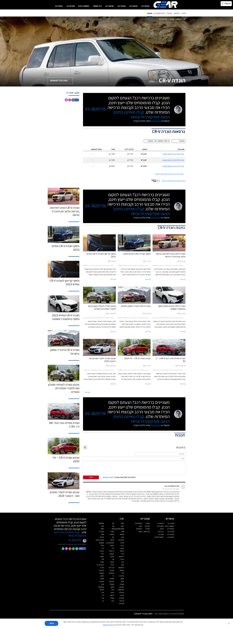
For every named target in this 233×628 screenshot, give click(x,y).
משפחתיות (138, 523)
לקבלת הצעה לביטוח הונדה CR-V (173, 180)
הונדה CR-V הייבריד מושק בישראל (64, 351)
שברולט (121, 603)
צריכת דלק (129, 149)
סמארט (101, 581)
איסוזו (112, 540)
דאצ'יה (102, 551)
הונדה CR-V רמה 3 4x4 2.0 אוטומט (173, 166)
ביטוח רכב (59, 6)
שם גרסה (181, 149)
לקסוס (122, 570)
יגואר (122, 565)
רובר (112, 601)
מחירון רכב (71, 6)
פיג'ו (102, 592)
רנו (103, 601)
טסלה (102, 562)
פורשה (102, 590)
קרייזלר (121, 601)
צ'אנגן (112, 595)
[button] (75, 100)
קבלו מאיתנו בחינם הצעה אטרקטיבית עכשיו (141, 114)
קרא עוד (182, 279)
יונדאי (112, 565)
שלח (91, 477)
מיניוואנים (139, 529)
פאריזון (122, 587)
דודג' (122, 554)
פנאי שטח (146, 531)
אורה (122, 537)
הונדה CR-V (163, 19)
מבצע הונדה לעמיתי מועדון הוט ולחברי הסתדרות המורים (63, 388)
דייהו (102, 554)
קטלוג (178, 19)
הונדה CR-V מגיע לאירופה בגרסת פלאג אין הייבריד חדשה (64, 211)
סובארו (112, 579)
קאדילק (121, 598)
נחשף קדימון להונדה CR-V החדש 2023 (64, 282)
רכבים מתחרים (159, 13)
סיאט (122, 581)
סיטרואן (111, 581)
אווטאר (122, 534)
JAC (102, 526)
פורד (112, 590)
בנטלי (102, 545)
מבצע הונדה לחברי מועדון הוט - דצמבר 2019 (64, 494)
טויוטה (112, 562)
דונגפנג (111, 554)
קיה (103, 598)
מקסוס (102, 573)
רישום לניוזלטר (159, 537)
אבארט (101, 531)
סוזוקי (102, 579)
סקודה (122, 584)
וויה (113, 559)
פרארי (122, 595)
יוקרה (140, 526)
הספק (144, 149)
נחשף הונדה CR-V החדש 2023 (65, 248)
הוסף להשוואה (96, 149)
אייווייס (102, 537)
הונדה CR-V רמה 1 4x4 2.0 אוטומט (173, 154)
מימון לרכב (160, 526)
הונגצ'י (102, 556)
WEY (102, 529)
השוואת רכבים (83, 6)
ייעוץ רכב (161, 534)
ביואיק (112, 545)
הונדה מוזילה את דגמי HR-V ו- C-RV (64, 424)
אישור (51, 623)
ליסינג (162, 529)
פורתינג (121, 592)
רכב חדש (161, 531)
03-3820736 (95, 109)
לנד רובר (111, 567)
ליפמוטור (121, 567)
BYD (122, 523)
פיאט (112, 592)
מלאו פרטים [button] (75, 544)
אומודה (111, 534)
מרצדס (121, 576)
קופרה (112, 598)
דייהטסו (121, 556)
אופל (102, 534)
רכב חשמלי (97, 6)
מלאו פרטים (156, 120)
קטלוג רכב (145, 6)
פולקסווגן (121, 590)
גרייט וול (111, 551)
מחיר (113, 149)
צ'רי (103, 595)
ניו (113, 576)
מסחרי (140, 531)
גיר (184, 19)
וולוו (103, 559)
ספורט (148, 529)
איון (113, 537)
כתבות (169, 13)
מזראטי (101, 570)
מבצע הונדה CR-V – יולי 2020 (65, 459)
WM (122, 531)
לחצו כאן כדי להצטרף (143, 613)
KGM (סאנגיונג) (119, 529)
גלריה (183, 13)
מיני (123, 573)
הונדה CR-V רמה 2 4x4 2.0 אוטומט (173, 160)
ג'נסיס (122, 551)
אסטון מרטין (110, 543)
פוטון (112, 587)
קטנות (148, 523)
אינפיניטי (121, 540)
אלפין (122, 543)
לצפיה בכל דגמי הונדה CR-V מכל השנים (169, 174)
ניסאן (102, 576)
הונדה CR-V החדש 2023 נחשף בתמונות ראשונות (65, 317)
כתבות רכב (133, 6)
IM (113, 526)
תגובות (149, 13)
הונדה (172, 19)
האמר (112, 556)
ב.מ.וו (122, 545)
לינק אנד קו (100, 565)
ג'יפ (103, 548)
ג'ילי (113, 548)
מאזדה (112, 570)
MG (113, 529)
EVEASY (101, 523)
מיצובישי (111, 573)
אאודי (112, 531)
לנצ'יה (102, 567)
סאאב (122, 579)
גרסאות (177, 13)
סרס (102, 584)
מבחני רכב (121, 6)
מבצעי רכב (109, 6)
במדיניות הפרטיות (109, 625)
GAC (122, 526)
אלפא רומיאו (100, 540)
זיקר (122, 562)
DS (113, 523)
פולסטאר (101, 587)
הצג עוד (87, 392)
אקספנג (101, 543)
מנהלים (147, 526)
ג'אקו (122, 548)
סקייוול (112, 584)
